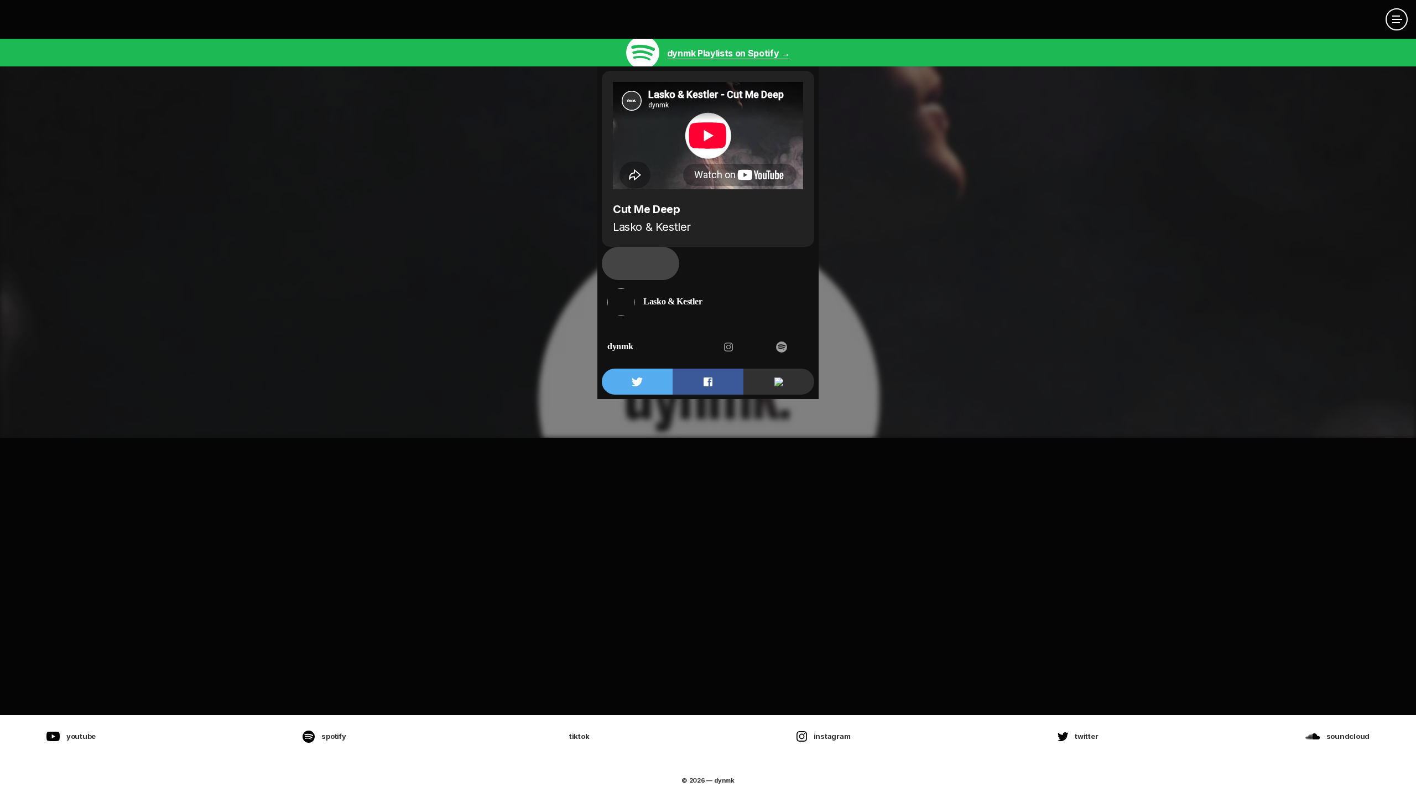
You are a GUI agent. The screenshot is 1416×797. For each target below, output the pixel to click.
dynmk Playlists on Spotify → (728, 53)
